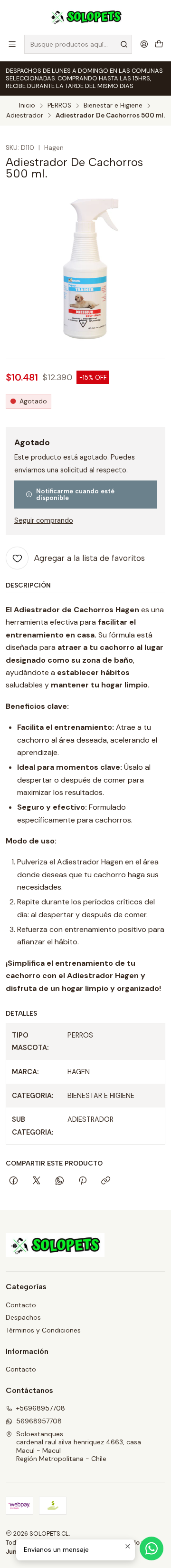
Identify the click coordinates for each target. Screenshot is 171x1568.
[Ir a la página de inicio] (85, 16)
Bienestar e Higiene (113, 105)
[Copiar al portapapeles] (106, 1181)
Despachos (23, 1317)
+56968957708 (40, 1408)
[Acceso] (144, 44)
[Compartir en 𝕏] (36, 1181)
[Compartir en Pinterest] (83, 1181)
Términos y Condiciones (43, 1330)
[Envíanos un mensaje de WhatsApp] (151, 1548)
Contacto (21, 1305)
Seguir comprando (43, 520)
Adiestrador (24, 115)
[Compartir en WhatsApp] (59, 1181)
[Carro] (158, 44)
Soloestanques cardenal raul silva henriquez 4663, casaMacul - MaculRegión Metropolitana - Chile (78, 1446)
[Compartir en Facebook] (13, 1181)
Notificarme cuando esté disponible (75, 494)
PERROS (59, 105)
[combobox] (78, 44)
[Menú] (12, 44)
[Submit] (124, 44)
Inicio (27, 105)
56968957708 (39, 1421)
